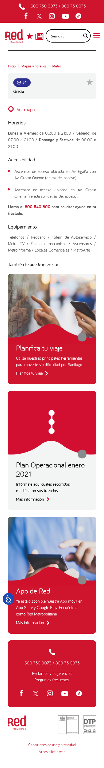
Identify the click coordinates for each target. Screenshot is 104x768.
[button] (52, 109)
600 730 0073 (44, 6)
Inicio (12, 66)
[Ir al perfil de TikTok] (79, 16)
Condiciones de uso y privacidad (52, 744)
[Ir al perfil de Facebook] (27, 16)
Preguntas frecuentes (52, 679)
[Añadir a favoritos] (89, 82)
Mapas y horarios (34, 66)
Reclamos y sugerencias (52, 673)
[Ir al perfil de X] (39, 16)
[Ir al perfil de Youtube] (66, 16)
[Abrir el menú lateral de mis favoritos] (30, 36)
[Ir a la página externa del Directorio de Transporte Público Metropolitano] (89, 724)
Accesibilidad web (52, 751)
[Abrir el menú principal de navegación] (96, 35)
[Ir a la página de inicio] (14, 37)
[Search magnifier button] (84, 36)
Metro (56, 66)
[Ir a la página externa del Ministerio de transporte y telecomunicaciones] (68, 724)
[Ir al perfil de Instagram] (52, 16)
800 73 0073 (74, 6)
